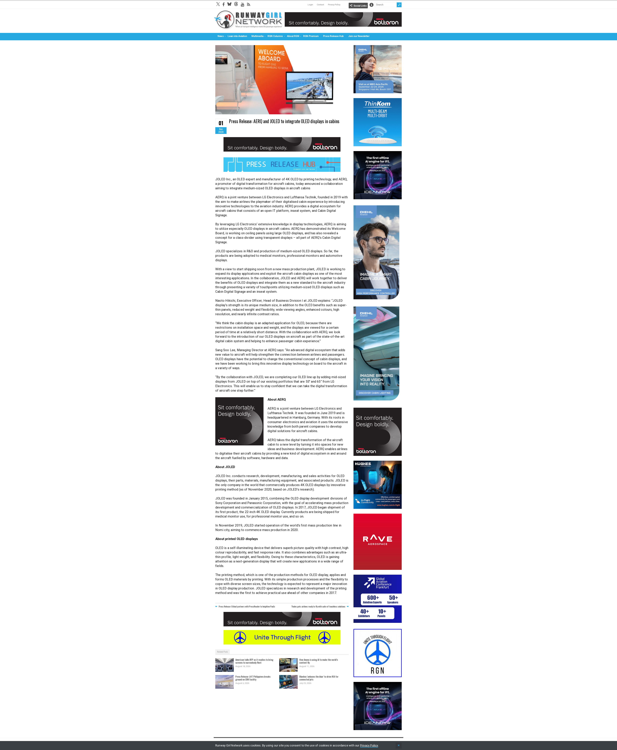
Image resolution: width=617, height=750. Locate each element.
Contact (320, 4)
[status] (399, 746)
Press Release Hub (333, 36)
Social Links (360, 5)
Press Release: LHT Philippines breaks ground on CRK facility (252, 678)
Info (371, 5)
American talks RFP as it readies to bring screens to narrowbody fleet (254, 661)
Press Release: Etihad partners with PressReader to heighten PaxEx (247, 606)
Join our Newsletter (358, 36)
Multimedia (257, 36)
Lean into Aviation (237, 36)
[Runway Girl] (248, 28)
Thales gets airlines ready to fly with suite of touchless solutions (318, 606)
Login (310, 4)
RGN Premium (311, 36)
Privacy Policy (334, 4)
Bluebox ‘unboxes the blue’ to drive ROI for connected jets (318, 678)
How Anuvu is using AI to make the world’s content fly (318, 661)
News (221, 36)
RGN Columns (275, 36)
